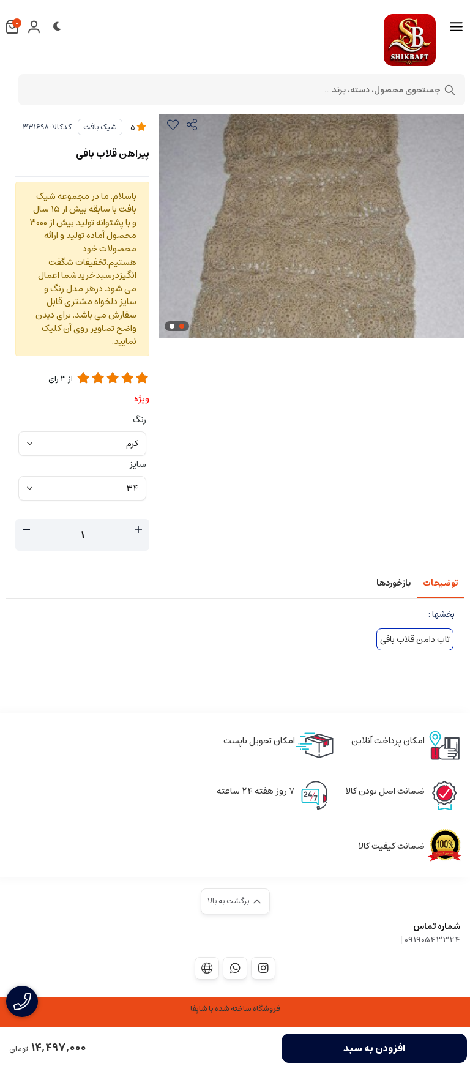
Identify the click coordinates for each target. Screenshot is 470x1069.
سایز (138, 464)
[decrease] (26, 530)
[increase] (138, 530)
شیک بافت (100, 127)
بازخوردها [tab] (393, 583)
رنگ (139, 419)
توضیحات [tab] (440, 583)
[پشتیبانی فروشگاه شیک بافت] (235, 968)
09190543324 (432, 940)
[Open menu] (456, 27)
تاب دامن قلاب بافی (415, 639)
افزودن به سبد (374, 1048)
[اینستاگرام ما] (263, 968)
